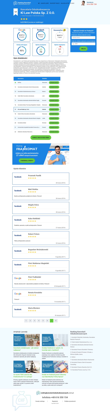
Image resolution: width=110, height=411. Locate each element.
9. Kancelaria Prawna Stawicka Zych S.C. (81, 367)
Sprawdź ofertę (54, 82)
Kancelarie (45, 3)
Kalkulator (65, 3)
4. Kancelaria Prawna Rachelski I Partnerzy (81, 349)
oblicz (83, 48)
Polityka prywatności (70, 401)
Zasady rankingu (40, 401)
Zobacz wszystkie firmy (40, 137)
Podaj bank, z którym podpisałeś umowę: (81, 35)
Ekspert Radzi (55, 3)
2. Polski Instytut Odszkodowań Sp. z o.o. (81, 342)
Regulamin (55, 401)
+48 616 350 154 (59, 397)
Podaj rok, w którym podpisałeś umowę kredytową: (83, 41)
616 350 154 (92, 4)
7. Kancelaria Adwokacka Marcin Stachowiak (82, 359)
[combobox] (83, 37)
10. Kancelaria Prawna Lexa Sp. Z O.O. (80, 370)
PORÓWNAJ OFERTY (27, 160)
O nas (72, 3)
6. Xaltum (72, 357)
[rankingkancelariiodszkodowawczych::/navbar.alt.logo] (38, 3)
